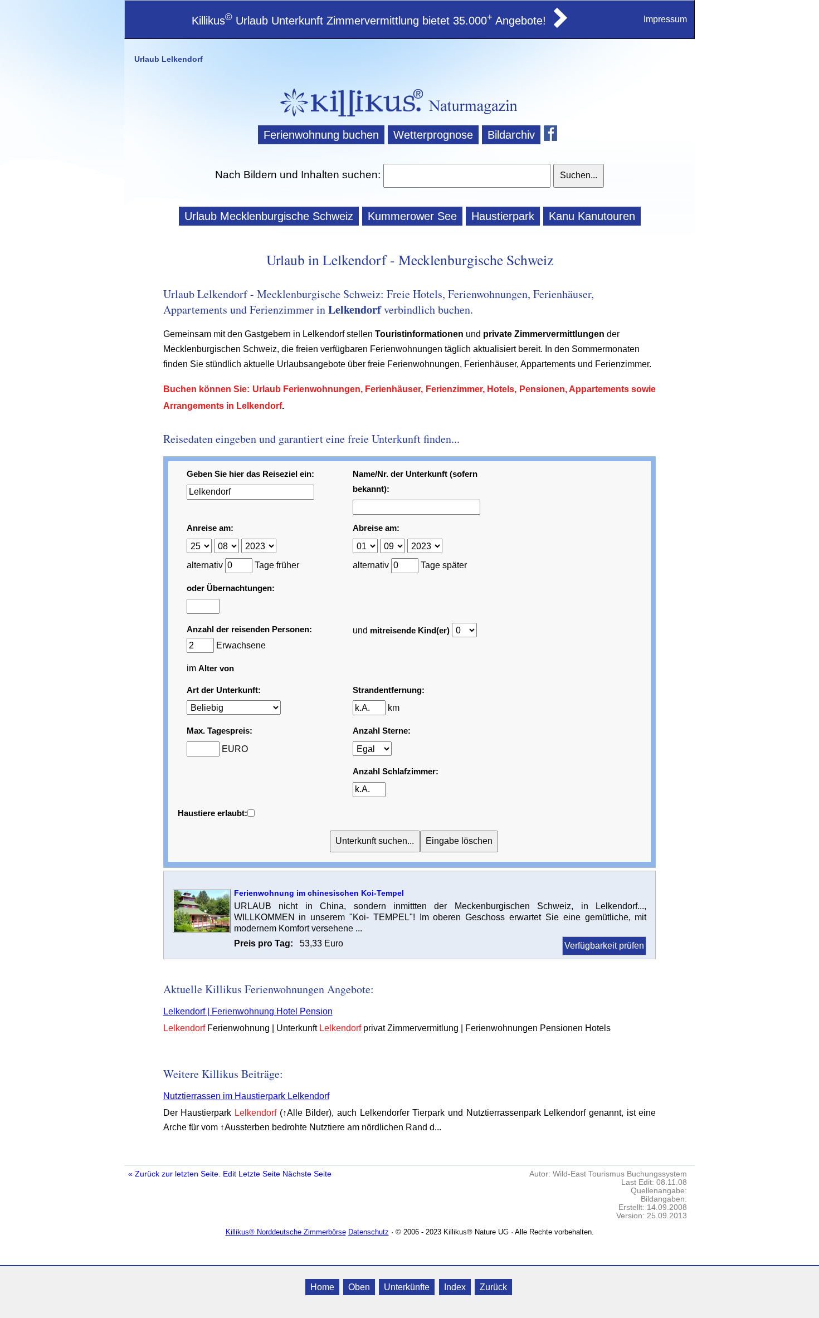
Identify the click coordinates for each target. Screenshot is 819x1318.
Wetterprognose (433, 135)
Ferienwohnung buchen (321, 135)
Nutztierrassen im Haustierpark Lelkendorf (246, 1096)
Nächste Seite (307, 1174)
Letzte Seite (259, 1174)
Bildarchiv (511, 135)
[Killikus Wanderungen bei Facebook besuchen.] (553, 134)
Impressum (665, 19)
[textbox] (466, 175)
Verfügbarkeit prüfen (604, 945)
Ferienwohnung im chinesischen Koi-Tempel (319, 893)
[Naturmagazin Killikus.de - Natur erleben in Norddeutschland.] (348, 118)
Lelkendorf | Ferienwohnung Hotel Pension (248, 1011)
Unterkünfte (407, 1287)
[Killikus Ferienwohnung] (559, 24)
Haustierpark (502, 216)
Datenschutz (368, 1232)
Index (455, 1287)
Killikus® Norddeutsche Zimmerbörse (286, 1232)
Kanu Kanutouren (592, 216)
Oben (359, 1287)
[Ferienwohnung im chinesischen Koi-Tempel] (202, 930)
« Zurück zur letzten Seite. (174, 1174)
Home (322, 1287)
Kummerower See (412, 216)
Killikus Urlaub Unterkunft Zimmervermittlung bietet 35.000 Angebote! (369, 20)
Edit (229, 1174)
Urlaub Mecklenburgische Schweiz (268, 216)
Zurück (493, 1287)
